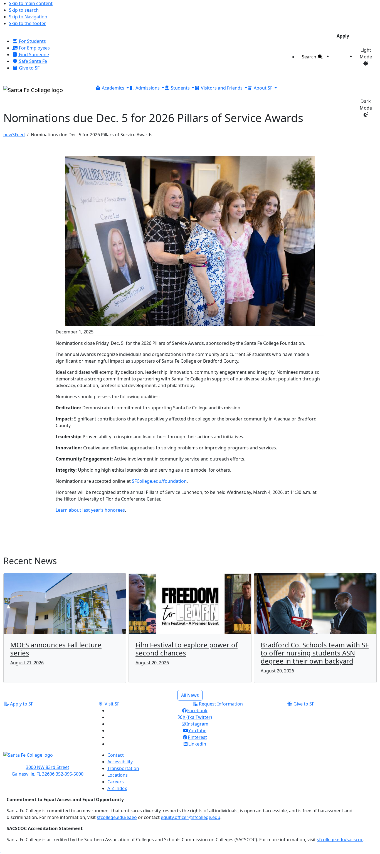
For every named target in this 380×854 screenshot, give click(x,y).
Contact (115, 755)
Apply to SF (21, 704)
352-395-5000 (69, 774)
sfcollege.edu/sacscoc (340, 839)
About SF (263, 88)
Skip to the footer (27, 23)
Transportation (123, 768)
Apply (343, 36)
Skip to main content (31, 3)
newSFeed (14, 135)
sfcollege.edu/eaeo (117, 817)
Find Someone (33, 54)
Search (309, 57)
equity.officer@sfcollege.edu (190, 817)
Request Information (220, 704)
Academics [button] (113, 88)
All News (190, 695)
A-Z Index (117, 788)
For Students (32, 41)
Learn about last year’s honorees (90, 510)
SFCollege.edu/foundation (159, 481)
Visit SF (111, 704)
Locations (117, 775)
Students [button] (180, 88)
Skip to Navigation (28, 17)
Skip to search (24, 10)
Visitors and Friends (222, 88)
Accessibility (120, 762)
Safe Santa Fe (32, 61)
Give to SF (29, 68)
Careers (115, 782)
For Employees (34, 48)
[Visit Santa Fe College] (47, 758)
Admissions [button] (147, 88)
